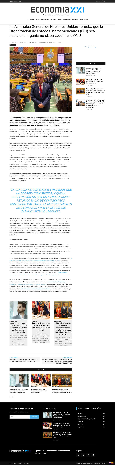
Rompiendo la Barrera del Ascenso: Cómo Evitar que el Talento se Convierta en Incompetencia (18, 327)
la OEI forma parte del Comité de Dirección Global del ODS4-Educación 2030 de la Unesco (41, 259)
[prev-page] (11, 397)
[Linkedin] (97, 1)
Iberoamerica (13, 42)
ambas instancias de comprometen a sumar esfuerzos (35, 289)
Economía (34, 321)
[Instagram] (99, 1)
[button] (27, 19)
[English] (110, 462)
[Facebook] (102, 1)
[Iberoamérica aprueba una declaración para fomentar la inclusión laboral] (41, 310)
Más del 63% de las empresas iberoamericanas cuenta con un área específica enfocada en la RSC (63, 329)
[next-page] (13, 397)
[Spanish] (112, 462)
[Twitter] (104, 1)
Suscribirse (34, 417)
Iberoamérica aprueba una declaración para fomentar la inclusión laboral (41, 326)
